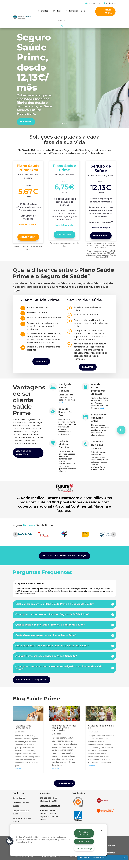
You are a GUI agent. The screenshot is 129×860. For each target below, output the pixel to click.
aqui (61, 402)
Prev (15, 534)
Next (113, 534)
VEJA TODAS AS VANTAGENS (23, 452)
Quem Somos (19, 798)
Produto (57, 11)
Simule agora (27, 237)
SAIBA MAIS (25, 121)
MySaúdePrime (94, 3)
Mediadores (110, 3)
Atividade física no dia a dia (101, 726)
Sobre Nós (43, 11)
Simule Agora (64, 234)
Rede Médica (72, 11)
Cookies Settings (84, 848)
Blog (83, 11)
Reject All (84, 841)
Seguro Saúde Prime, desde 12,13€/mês (34, 62)
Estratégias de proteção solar (23, 726)
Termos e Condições (23, 856)
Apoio (60, 20)
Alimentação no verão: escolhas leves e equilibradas (64, 728)
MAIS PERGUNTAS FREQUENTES (31, 680)
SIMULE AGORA (108, 11)
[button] (10, 841)
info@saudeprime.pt (50, 806)
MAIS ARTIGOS (64, 783)
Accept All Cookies (84, 833)
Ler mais (18, 768)
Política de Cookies (51, 856)
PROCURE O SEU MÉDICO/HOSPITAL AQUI (64, 556)
